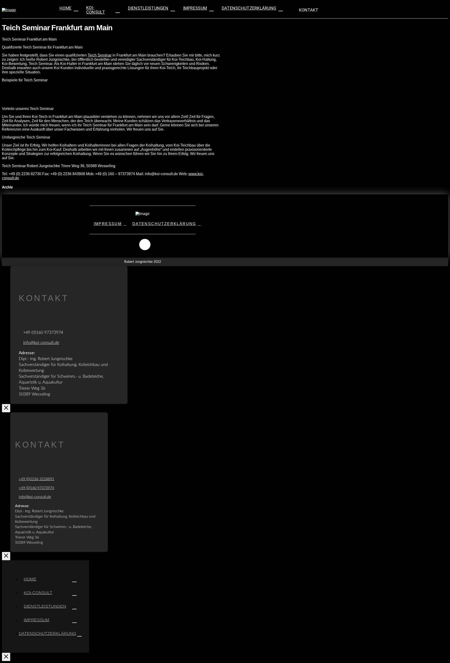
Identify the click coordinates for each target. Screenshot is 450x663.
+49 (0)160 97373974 (36, 488)
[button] (306, 10)
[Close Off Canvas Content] (6, 657)
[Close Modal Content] (6, 408)
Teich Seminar (100, 55)
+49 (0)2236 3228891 (36, 479)
